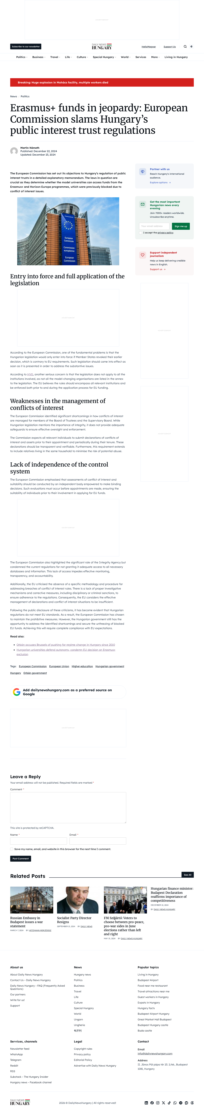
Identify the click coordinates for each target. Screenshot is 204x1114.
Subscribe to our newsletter (26, 46)
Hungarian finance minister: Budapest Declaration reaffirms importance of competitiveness (172, 895)
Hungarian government (109, 666)
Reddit (14, 1065)
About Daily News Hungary (26, 974)
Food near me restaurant (153, 985)
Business (37, 57)
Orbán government (35, 673)
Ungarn (78, 1019)
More (154, 57)
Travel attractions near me (153, 991)
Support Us (170, 46)
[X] (163, 1102)
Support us (156, 269)
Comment (17, 789)
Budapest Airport (148, 980)
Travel (54, 57)
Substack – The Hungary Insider (29, 1076)
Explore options (159, 182)
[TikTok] (169, 1102)
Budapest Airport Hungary (153, 1013)
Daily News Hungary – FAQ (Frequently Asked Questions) (37, 987)
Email (73, 834)
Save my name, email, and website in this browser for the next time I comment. (62, 849)
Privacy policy (82, 1054)
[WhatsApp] (175, 1102)
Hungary (15, 673)
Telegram (15, 1059)
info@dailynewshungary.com (155, 1053)
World (124, 57)
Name (15, 834)
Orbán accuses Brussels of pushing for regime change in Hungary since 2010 (66, 644)
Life (67, 57)
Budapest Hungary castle (153, 1025)
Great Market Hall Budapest (154, 1019)
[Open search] (185, 46)
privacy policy (165, 232)
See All (187, 874)
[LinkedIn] (146, 1102)
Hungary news (82, 974)
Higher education (82, 666)
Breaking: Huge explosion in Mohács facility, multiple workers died (63, 82)
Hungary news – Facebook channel (31, 1082)
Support (15, 1005)
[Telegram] (180, 1102)
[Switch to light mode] (191, 46)
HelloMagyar (149, 46)
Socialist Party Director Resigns (74, 920)
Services (140, 57)
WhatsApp (16, 1054)
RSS (12, 1071)
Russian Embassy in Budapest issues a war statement (26, 922)
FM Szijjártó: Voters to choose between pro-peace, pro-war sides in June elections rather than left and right (124, 926)
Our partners (18, 994)
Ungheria (79, 1025)
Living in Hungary (176, 57)
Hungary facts (146, 1008)
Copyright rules (83, 1048)
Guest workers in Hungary (153, 997)
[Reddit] (186, 1102)
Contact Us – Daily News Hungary (30, 980)
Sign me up (181, 226)
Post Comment (21, 858)
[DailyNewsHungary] (102, 46)
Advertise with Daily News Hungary (95, 1065)
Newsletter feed (19, 1048)
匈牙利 (78, 1030)
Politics (20, 57)
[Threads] (192, 1102)
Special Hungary (103, 57)
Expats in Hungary (149, 1002)
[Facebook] (152, 1102)
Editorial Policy (83, 1059)
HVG (30, 374)
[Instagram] (157, 1102)
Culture (81, 57)
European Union (59, 666)
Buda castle (145, 1030)
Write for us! (17, 1000)
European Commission (33, 666)
